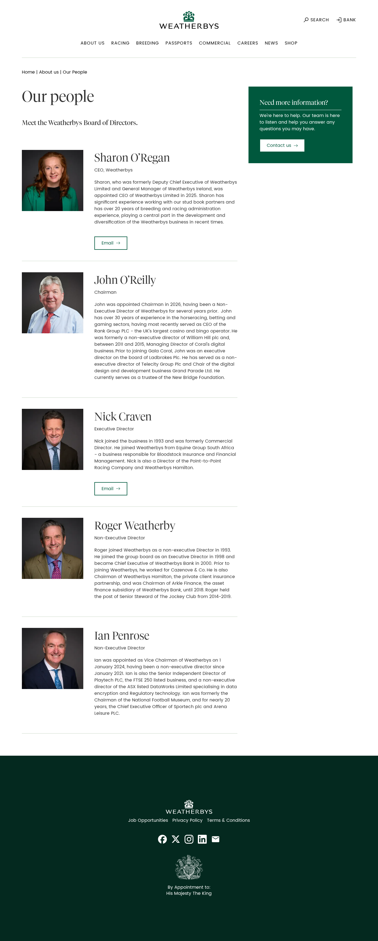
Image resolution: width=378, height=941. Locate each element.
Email (107, 243)
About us (49, 72)
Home (28, 72)
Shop (291, 43)
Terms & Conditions (228, 820)
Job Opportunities (148, 820)
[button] (93, 45)
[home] (189, 20)
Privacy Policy (187, 820)
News (271, 43)
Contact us (279, 145)
